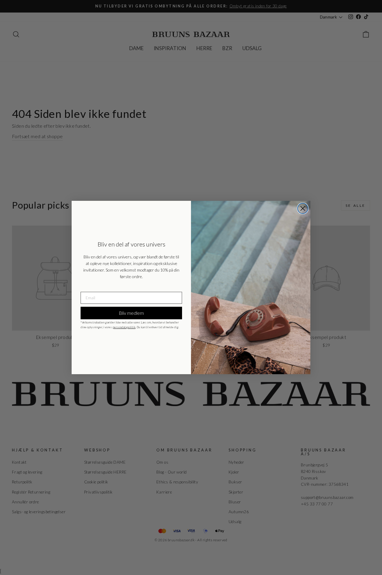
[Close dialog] (303, 208)
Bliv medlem (131, 313)
